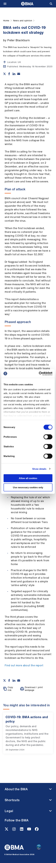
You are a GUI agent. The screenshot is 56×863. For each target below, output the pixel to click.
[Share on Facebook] (9, 73)
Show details (39, 468)
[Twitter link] (7, 830)
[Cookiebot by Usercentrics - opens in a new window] (39, 373)
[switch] (48, 436)
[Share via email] (18, 73)
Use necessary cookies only (28, 487)
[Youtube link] (29, 830)
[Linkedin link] (22, 830)
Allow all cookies (28, 478)
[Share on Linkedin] (14, 73)
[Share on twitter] (4, 73)
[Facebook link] (37, 830)
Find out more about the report (24, 665)
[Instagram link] (14, 830)
